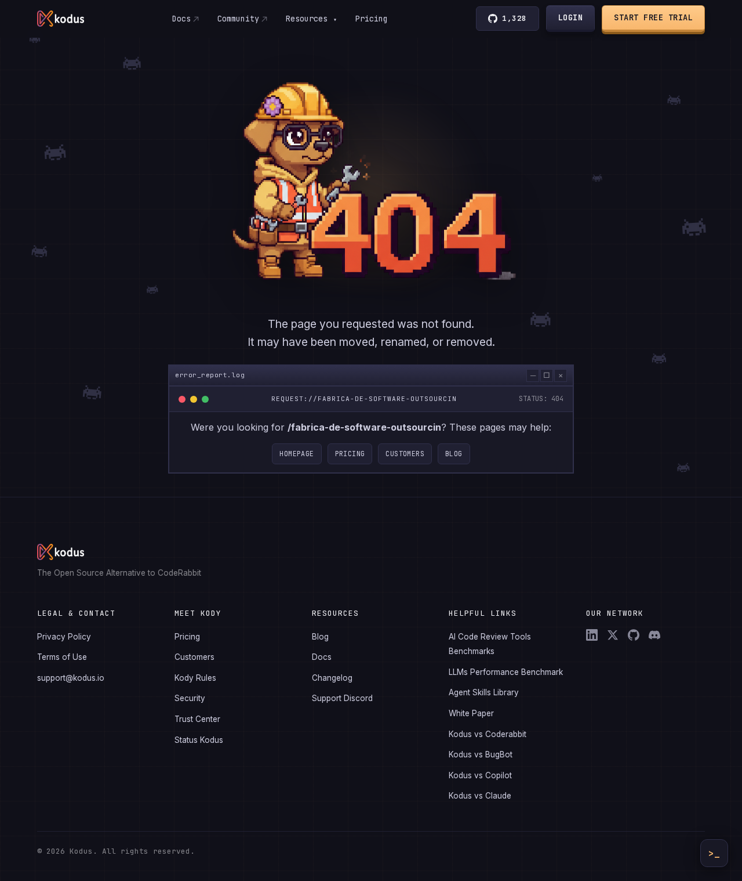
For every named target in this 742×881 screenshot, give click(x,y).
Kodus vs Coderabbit (487, 734)
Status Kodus (198, 740)
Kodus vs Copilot (480, 775)
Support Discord (342, 698)
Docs (181, 18)
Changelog (332, 678)
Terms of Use (62, 657)
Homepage (296, 453)
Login (570, 17)
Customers (404, 453)
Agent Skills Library (484, 692)
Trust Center (197, 719)
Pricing (371, 18)
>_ (714, 853)
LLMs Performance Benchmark (506, 672)
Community (238, 18)
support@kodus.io (70, 678)
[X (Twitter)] (613, 635)
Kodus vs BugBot (480, 754)
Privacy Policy (64, 636)
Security (189, 698)
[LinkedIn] (592, 635)
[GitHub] (633, 635)
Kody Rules (195, 678)
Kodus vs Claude (480, 795)
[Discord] (654, 635)
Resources (311, 18)
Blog (454, 453)
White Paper (471, 713)
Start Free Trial (653, 17)
